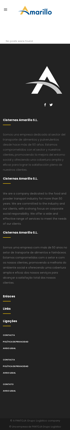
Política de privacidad (15, 341)
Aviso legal (9, 348)
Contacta (9, 335)
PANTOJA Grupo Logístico (31, 420)
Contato (8, 384)
